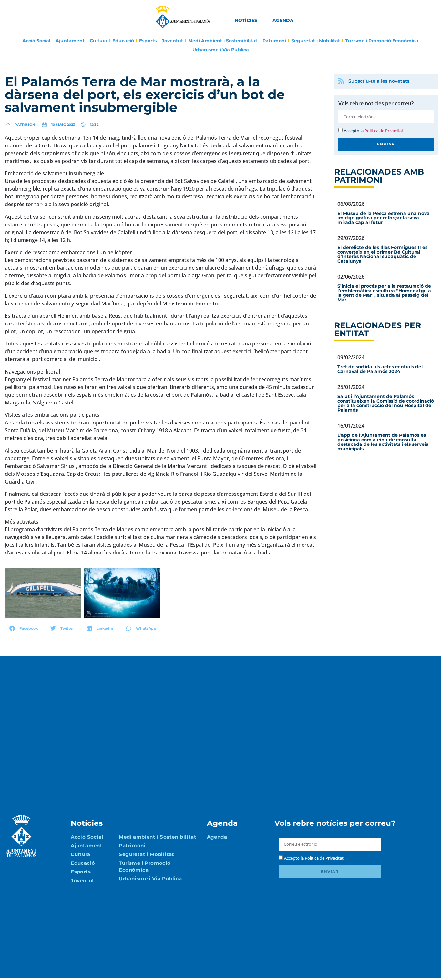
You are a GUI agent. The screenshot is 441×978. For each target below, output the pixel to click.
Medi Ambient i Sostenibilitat (222, 41)
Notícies (246, 20)
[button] (24, 628)
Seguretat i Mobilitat (315, 41)
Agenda (282, 20)
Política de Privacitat (383, 131)
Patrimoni (274, 41)
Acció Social (36, 41)
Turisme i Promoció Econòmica (381, 41)
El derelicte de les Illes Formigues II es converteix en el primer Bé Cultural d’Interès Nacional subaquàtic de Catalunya (382, 254)
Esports (148, 41)
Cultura (98, 41)
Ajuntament (70, 41)
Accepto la (373, 131)
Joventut (172, 41)
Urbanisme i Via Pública (220, 50)
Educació (123, 41)
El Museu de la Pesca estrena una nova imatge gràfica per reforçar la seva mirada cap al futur (383, 217)
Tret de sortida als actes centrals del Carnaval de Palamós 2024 (380, 369)
